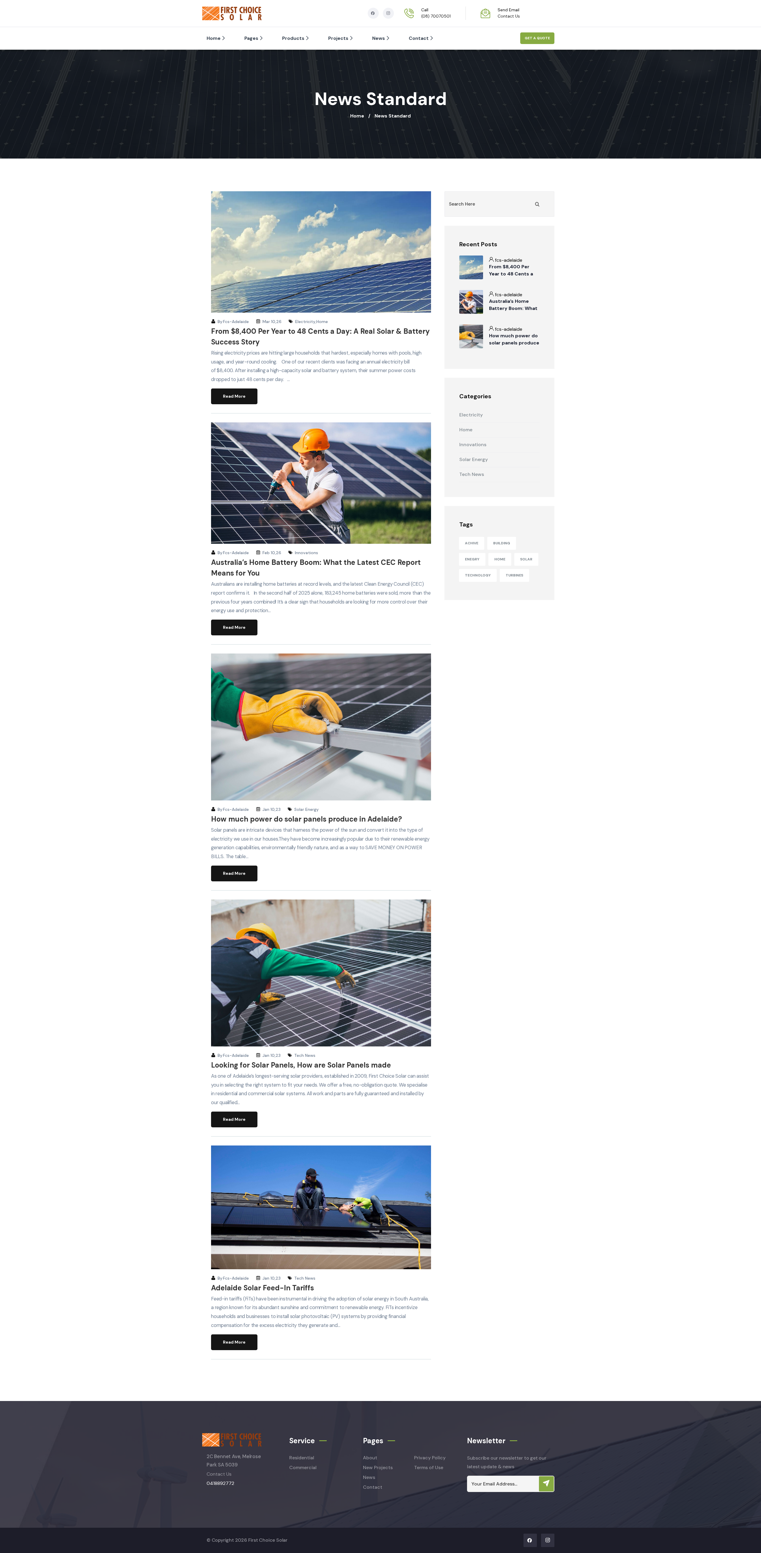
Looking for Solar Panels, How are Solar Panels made (301, 1065)
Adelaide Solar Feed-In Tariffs (262, 1287)
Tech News (304, 1055)
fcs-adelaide (236, 321)
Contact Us (509, 16)
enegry (472, 559)
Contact (419, 38)
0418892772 (220, 1483)
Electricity (305, 321)
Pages (251, 38)
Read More (234, 396)
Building (501, 543)
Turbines (514, 575)
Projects (338, 38)
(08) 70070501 (436, 16)
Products (293, 38)
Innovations (306, 552)
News (378, 38)
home (499, 559)
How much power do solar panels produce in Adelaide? (306, 819)
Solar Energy (306, 809)
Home (214, 38)
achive (471, 543)
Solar (526, 559)
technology (478, 575)
